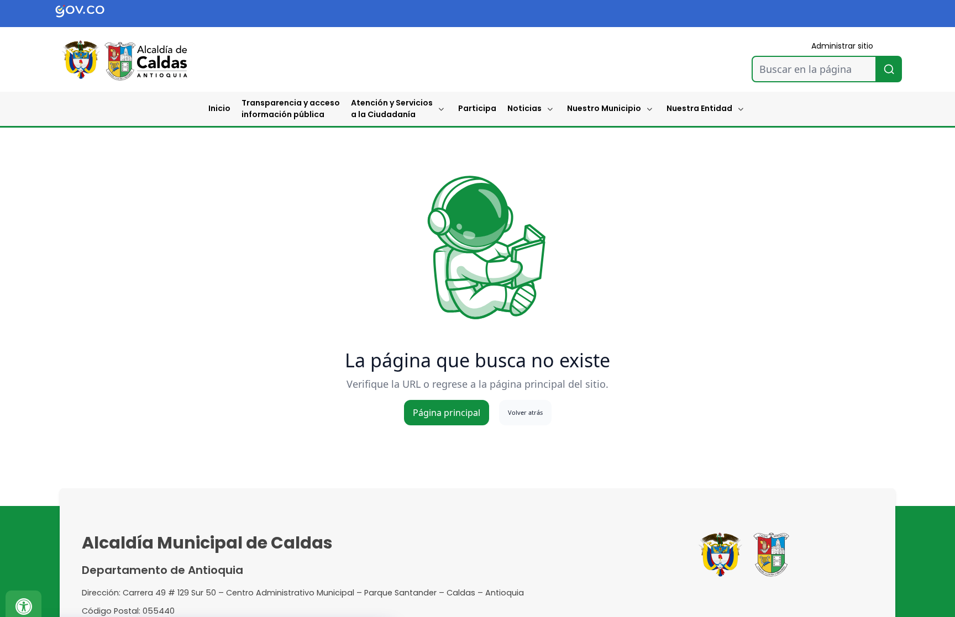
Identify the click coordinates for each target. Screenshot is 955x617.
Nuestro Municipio (604, 108)
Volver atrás (525, 412)
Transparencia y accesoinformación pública (291, 108)
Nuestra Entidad (699, 108)
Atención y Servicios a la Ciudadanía (392, 108)
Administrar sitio (842, 45)
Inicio (219, 108)
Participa (477, 108)
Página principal (446, 413)
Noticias (524, 108)
